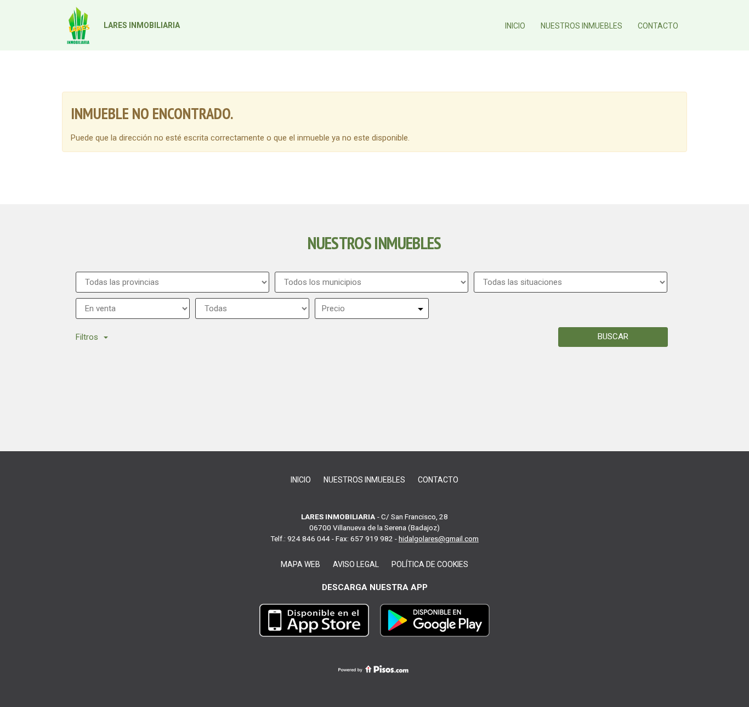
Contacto (658, 25)
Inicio (515, 25)
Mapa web (300, 564)
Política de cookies (429, 564)
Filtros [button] (87, 337)
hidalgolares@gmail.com (439, 538)
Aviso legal (356, 564)
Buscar (613, 336)
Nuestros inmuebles (581, 25)
